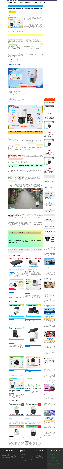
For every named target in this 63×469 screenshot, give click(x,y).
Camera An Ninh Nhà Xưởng (53, 454)
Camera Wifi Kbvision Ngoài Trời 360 (49, 200)
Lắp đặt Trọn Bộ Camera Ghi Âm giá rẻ (49, 227)
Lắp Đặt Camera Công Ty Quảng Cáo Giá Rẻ (24, 249)
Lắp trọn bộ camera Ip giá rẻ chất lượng (49, 222)
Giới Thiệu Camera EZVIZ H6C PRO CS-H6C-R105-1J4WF (20, 248)
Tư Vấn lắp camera (42, 2)
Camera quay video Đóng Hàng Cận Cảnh (49, 190)
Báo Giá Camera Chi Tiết (48, 187)
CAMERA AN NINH (12, 2)
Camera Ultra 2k (30, 456)
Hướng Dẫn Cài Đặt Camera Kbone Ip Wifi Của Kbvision (49, 418)
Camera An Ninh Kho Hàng (53, 460)
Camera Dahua (22, 457)
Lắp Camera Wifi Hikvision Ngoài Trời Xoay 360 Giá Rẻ (49, 198)
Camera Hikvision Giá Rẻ (18, 5)
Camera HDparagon (23, 460)
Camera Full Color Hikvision (26, 5)
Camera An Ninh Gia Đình (53, 461)
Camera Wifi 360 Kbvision (48, 205)
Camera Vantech (22, 454)
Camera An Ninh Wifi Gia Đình (53, 455)
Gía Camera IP (47, 191)
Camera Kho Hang (31, 453)
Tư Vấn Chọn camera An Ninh (53, 466)
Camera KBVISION (23, 458)
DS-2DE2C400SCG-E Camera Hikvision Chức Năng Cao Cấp (25, 8)
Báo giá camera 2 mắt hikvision (49, 181)
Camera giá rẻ (30, 450)
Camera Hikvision (22, 455)
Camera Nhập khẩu (31, 461)
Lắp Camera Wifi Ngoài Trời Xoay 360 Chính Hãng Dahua (49, 203)
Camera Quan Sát (11, 5)
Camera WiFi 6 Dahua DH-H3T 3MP (14, 439)
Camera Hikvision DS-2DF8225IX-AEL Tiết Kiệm (33, 388)
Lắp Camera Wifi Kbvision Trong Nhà (49, 207)
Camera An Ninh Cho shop (53, 464)
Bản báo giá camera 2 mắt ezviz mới (49, 179)
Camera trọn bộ (30, 452)
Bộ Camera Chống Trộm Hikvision (48, 224)
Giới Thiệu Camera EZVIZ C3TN (37, 249)
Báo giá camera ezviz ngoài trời (49, 193)
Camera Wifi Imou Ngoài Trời (49, 211)
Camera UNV (22, 461)
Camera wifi (21, 2)
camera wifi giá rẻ (31, 458)
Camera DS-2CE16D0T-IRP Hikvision (31, 269)
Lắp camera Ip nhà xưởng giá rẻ (25, 250)
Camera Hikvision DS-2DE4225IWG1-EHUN (32, 439)
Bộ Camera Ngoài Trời (48, 219)
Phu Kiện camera (34, 2)
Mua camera (27, 2)
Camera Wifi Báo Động (48, 209)
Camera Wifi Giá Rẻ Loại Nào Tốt (35, 248)
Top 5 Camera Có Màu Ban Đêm (49, 185)
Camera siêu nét (30, 455)
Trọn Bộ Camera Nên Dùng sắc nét (49, 217)
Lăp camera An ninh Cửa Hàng (54, 463)
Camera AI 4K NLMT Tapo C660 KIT (14, 317)
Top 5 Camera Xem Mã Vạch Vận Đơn (49, 184)
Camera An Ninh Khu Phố (53, 457)
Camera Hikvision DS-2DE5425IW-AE (15, 368)
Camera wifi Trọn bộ (31, 459)
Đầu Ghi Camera (51, 458)
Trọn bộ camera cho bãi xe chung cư (14, 250)
